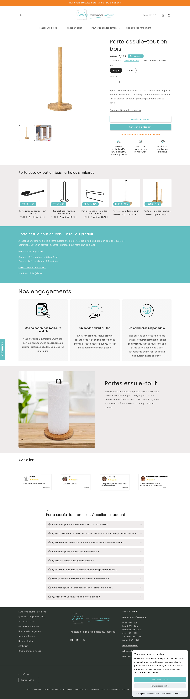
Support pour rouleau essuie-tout (64, 212)
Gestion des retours (52, 690)
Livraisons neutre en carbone (32, 612)
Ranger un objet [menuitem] (74, 28)
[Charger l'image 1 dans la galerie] (27, 133)
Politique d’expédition (120, 690)
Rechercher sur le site (28, 626)
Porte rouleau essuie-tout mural (32, 212)
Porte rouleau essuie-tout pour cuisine (95, 212)
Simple (116, 70)
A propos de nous (26, 636)
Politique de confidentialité (147, 694)
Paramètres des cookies (160, 686)
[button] (21, 15)
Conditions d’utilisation (98, 690)
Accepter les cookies (160, 680)
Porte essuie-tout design (126, 211)
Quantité (113, 77)
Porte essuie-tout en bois (157, 211)
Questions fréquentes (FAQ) (31, 617)
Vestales (37, 690)
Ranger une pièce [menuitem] (48, 28)
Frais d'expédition (131, 60)
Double (130, 70)
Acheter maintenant (140, 127)
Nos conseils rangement (29, 631)
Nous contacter (25, 641)
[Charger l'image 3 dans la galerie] (43, 133)
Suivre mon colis (26, 621)
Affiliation (23, 646)
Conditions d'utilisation (171, 694)
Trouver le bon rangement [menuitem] (104, 28)
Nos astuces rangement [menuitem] (138, 28)
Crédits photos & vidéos (29, 651)
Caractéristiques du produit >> (125, 110)
